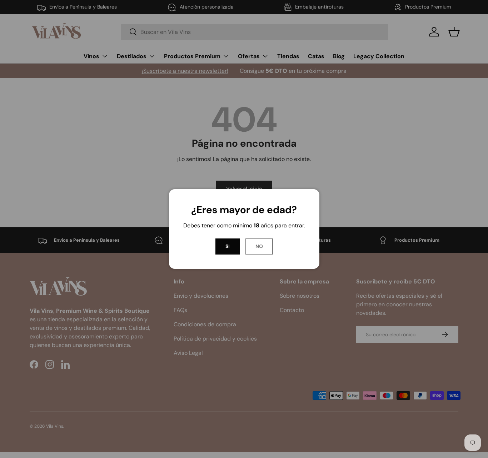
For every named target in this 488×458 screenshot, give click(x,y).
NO (259, 246)
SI (227, 246)
